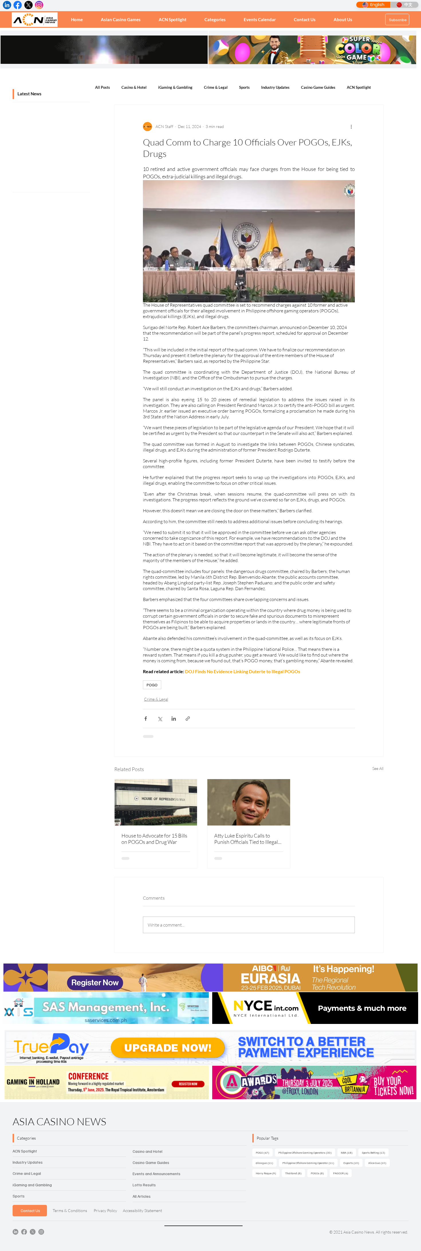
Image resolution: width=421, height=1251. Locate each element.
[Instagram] (41, 1232)
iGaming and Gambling (32, 1184)
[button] (215, 19)
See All (377, 768)
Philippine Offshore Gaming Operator (310, 1163)
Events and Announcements (156, 1173)
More (386, 87)
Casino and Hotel (147, 1151)
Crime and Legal (27, 1173)
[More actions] (351, 126)
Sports (244, 87)
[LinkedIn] (15, 1232)
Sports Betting (375, 1152)
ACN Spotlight (359, 87)
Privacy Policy (105, 1210)
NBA (348, 1152)
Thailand (295, 1173)
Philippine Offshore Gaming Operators (306, 1152)
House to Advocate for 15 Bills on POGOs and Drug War (154, 838)
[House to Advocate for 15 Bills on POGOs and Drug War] (156, 802)
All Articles (142, 1196)
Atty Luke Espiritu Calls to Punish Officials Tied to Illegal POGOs (246, 838)
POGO (152, 684)
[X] (33, 1232)
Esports (353, 1163)
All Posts (102, 87)
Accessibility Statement (142, 1210)
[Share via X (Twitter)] (159, 718)
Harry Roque (268, 1173)
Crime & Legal (216, 87)
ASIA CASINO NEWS (59, 1121)
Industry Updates (275, 87)
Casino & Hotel (134, 87)
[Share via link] (187, 718)
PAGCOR (342, 1173)
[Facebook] (24, 1232)
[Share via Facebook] (145, 718)
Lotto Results (144, 1184)
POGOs (319, 1173)
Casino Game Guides (318, 87)
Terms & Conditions (70, 1210)
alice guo (266, 1163)
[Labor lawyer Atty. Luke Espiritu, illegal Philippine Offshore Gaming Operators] (248, 802)
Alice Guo (379, 1163)
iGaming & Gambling (175, 87)
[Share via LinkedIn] (173, 718)
